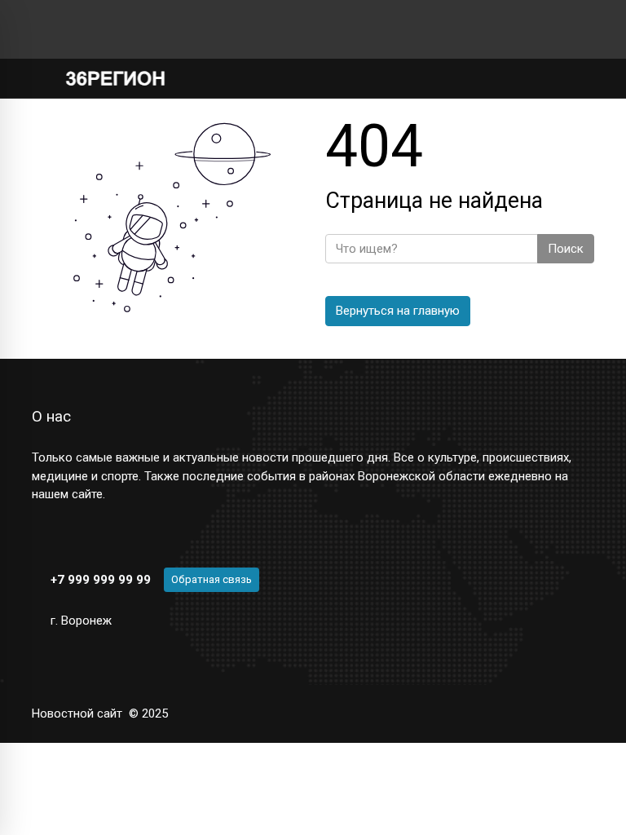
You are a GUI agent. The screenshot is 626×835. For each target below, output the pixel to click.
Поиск (566, 248)
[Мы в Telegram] (64, 29)
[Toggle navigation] (576, 79)
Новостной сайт (77, 713)
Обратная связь (211, 579)
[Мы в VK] (38, 29)
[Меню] (40, 78)
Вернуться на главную (398, 310)
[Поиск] (529, 79)
